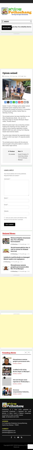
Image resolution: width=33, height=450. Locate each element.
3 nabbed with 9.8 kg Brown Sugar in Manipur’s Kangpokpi (21, 371)
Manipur (19, 363)
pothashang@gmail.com (8, 430)
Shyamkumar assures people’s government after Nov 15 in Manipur (20, 267)
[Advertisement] (16, 52)
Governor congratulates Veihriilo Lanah (21, 392)
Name (6, 198)
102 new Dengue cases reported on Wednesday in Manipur (21, 381)
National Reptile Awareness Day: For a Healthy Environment (20, 239)
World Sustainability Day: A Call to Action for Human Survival (20, 249)
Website (6, 211)
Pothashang (6, 76)
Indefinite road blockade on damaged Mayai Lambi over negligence (17, 258)
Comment (7, 179)
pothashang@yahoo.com (9, 432)
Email (6, 204)
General (15, 363)
